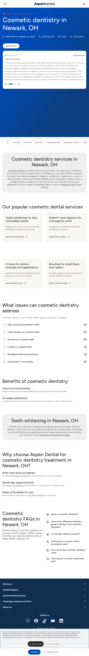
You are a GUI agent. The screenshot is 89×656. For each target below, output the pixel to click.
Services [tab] (16, 142)
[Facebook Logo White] (36, 621)
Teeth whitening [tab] (53, 142)
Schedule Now (11, 46)
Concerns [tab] (27, 142)
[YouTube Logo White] (53, 621)
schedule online (67, 184)
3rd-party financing (36, 495)
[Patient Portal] (83, 3)
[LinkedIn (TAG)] (61, 621)
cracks (60, 273)
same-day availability (15, 485)
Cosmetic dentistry (17, 170)
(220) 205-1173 (52, 652)
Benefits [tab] (38, 142)
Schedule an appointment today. (54, 435)
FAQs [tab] (85, 142)
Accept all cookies (35, 644)
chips (54, 273)
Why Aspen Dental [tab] (71, 142)
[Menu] (5, 3)
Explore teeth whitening (15, 237)
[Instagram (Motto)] (28, 621)
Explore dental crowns (14, 283)
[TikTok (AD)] (44, 621)
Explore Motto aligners (57, 237)
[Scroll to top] (7, 142)
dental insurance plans (19, 476)
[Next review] (19, 84)
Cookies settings (52, 644)
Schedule (34, 652)
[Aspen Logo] (44, 4)
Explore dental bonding (58, 283)
